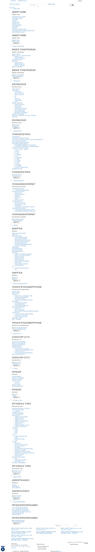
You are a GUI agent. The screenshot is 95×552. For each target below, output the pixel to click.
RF (15, 97)
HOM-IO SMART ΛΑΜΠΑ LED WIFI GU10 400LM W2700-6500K (46, 532)
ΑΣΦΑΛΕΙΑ (14, 21)
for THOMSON (18, 166)
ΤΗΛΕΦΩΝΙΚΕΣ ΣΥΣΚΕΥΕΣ (18, 188)
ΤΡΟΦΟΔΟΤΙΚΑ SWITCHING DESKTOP (24, 353)
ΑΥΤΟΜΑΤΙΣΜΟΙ (15, 22)
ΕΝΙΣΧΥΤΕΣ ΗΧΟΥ (16, 89)
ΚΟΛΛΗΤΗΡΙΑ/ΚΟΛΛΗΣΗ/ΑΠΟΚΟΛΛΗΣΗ (24, 448)
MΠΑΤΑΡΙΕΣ (14, 252)
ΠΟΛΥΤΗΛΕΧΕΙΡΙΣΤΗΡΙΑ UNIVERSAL (20, 142)
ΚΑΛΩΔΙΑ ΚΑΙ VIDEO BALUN (18, 344)
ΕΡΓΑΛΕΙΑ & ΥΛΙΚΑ (17, 400)
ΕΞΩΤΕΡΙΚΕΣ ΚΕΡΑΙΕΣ (20, 110)
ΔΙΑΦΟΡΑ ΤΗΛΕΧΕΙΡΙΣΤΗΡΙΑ (21, 167)
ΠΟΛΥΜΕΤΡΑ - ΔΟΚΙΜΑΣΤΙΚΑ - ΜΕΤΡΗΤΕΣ (24, 453)
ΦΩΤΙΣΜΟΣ (14, 28)
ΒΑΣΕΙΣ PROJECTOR (19, 64)
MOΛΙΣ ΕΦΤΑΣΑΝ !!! (16, 514)
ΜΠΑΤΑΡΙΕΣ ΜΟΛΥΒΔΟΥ (17, 251)
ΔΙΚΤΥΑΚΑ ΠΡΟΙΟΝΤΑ (17, 201)
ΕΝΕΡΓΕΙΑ (15, 225)
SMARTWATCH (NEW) (17, 318)
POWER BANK (15, 247)
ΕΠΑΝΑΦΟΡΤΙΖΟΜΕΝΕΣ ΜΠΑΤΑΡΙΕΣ (23, 244)
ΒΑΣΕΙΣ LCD (14, 61)
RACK (16, 458)
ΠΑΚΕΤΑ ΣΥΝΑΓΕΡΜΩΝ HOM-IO (19, 29)
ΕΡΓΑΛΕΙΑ (14, 441)
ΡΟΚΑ (16, 440)
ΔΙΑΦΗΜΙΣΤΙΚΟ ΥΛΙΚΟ (17, 168)
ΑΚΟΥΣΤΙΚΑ (14, 117)
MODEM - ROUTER (19, 200)
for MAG (16, 150)
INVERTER (17, 411)
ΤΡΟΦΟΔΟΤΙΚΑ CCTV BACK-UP (22, 348)
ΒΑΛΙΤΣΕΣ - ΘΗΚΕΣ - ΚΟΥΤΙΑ (21, 444)
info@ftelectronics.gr (22, 0)
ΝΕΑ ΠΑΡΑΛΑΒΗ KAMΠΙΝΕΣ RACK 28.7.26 (21, 511)
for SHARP (17, 159)
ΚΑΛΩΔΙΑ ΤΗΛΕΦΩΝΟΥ (17, 379)
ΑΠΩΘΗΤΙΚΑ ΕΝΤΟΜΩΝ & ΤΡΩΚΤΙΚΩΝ (21, 408)
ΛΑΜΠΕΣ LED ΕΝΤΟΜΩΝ (20, 426)
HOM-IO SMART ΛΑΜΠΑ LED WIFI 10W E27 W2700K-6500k (21, 532)
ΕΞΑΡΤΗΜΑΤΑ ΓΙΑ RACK (20, 460)
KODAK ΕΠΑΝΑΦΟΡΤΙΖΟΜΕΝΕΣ (22, 261)
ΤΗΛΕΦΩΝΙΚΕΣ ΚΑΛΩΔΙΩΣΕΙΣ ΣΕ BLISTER (24, 209)
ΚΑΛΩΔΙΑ (15, 368)
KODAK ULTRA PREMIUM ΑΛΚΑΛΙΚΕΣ (23, 254)
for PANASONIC (18, 157)
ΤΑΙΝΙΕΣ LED (15, 428)
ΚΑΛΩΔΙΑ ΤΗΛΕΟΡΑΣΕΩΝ (18, 378)
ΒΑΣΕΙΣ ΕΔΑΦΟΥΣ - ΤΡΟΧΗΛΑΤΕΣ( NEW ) (21, 55)
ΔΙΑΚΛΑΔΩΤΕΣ (18, 107)
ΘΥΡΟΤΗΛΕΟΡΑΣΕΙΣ (16, 25)
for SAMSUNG (18, 155)
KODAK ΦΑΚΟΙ (18, 262)
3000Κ (16, 429)
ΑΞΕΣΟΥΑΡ (14, 294)
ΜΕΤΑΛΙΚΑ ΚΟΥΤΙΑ (19, 461)
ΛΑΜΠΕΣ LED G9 (18, 423)
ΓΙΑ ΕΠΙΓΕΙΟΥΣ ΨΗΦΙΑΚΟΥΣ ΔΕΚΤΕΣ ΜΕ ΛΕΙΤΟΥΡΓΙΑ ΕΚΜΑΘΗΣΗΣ (27, 139)
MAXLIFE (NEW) (15, 293)
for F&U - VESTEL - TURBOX (21, 149)
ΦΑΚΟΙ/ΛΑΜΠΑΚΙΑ (16, 487)
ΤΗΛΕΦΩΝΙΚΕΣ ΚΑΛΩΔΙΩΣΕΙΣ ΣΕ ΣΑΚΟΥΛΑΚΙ (25, 211)
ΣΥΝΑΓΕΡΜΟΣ (15, 26)
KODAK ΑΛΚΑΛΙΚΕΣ (19, 258)
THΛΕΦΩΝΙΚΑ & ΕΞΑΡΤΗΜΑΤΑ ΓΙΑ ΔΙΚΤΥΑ (24, 207)
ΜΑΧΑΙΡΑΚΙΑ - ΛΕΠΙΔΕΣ (20, 450)
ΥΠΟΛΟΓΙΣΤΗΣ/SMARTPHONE (20, 283)
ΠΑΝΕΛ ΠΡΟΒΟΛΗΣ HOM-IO (18, 32)
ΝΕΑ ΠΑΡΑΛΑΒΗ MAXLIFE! (18, 513)
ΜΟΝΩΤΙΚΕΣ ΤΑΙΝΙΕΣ (20, 439)
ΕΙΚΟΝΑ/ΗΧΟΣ (16, 81)
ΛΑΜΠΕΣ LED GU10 (19, 419)
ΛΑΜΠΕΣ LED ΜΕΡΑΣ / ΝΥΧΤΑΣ (22, 425)
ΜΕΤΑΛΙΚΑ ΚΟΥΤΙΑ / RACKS (18, 457)
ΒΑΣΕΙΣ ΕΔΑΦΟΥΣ (19, 57)
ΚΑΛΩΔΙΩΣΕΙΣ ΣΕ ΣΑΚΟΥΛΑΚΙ (21, 305)
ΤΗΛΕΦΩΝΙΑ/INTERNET (18, 180)
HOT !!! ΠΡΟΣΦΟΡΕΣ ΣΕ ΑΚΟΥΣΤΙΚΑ (20, 509)
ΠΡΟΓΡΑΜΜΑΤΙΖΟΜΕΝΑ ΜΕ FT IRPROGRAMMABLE (27, 146)
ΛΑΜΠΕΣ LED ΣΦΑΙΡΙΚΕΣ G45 (21, 421)
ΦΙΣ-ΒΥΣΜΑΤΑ (18, 105)
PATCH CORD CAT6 (19, 94)
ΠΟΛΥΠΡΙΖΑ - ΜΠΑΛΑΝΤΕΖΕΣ (18, 462)
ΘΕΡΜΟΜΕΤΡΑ (15, 486)
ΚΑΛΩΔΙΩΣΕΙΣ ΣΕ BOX (20, 304)
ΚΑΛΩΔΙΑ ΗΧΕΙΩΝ (16, 384)
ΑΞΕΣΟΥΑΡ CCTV (17, 333)
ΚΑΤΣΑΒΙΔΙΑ (17, 447)
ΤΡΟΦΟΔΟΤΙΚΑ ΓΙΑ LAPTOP (21, 315)
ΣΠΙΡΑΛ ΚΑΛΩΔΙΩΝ (19, 454)
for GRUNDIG (18, 164)
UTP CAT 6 (17, 382)
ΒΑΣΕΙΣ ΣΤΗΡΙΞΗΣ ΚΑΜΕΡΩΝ (18, 343)
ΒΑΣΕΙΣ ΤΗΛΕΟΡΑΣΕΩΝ (18, 46)
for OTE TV (17, 152)
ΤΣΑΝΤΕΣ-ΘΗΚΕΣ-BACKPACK (21, 297)
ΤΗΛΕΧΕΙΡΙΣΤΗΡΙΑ (17, 131)
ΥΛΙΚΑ (13, 435)
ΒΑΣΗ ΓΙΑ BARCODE (19, 309)
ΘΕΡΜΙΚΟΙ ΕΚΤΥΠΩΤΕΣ (17, 412)
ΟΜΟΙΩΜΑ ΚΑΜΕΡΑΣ (17, 346)
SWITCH (17, 198)
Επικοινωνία (14, 546)
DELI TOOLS (18, 443)
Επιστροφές (22, 546)
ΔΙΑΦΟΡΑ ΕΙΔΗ (18, 455)
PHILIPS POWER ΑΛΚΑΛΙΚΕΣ (21, 264)
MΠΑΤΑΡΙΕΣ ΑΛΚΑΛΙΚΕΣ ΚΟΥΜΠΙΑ (22, 240)
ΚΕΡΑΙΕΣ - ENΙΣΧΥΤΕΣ (17, 103)
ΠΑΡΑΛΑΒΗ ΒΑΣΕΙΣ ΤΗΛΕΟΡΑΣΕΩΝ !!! (20, 510)
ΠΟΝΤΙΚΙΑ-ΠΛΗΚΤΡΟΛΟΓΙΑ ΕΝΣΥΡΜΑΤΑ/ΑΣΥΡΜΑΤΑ (27, 311)
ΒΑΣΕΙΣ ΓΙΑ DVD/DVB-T (17, 66)
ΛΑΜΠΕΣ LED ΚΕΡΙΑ (19, 418)
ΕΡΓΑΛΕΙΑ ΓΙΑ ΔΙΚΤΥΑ (20, 202)
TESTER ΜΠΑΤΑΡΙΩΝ (17, 248)
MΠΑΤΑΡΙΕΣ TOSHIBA (17, 236)
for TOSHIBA (17, 160)
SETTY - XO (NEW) (16, 319)
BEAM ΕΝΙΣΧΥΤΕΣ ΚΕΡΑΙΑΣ (21, 112)
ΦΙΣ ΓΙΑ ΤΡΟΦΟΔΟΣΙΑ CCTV (18, 354)
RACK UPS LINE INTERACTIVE (22, 268)
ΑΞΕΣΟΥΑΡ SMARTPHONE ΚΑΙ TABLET (24, 300)
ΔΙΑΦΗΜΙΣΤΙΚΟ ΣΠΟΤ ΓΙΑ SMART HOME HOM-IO (23, 30)
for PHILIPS (17, 161)
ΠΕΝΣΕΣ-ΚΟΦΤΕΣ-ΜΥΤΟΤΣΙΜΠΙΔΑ (23, 451)
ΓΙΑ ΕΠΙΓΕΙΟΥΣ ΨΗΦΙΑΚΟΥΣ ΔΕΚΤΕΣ (20, 138)
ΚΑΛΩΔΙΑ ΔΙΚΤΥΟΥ (16, 380)
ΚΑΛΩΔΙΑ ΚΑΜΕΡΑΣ (16, 376)
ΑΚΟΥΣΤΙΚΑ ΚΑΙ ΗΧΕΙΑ (20, 298)
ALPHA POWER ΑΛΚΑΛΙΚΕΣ (21, 237)
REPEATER (17, 195)
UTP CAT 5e (17, 383)
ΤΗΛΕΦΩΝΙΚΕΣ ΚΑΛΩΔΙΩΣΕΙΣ (19, 208)
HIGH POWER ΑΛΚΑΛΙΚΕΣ (21, 238)
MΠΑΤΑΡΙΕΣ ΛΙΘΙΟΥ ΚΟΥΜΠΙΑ (22, 241)
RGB (16, 433)
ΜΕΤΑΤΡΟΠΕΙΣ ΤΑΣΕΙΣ (17, 250)
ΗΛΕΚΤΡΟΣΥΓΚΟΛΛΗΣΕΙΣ (18, 409)
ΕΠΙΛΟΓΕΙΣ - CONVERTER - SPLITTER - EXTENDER (24, 115)
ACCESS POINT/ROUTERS (18, 191)
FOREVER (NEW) (16, 291)
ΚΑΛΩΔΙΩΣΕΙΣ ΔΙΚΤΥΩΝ (20, 204)
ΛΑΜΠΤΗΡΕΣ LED (16, 415)
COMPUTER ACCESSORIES (18, 307)
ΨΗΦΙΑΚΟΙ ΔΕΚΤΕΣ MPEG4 (18, 114)
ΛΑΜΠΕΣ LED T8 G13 (19, 422)
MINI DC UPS (15, 234)
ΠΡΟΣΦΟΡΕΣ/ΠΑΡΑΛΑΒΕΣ (19, 502)
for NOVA (17, 153)
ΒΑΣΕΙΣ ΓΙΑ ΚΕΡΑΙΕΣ (19, 104)
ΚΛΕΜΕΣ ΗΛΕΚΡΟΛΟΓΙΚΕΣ (21, 436)
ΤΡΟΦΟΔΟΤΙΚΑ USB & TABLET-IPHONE (24, 314)
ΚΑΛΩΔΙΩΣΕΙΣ (15, 90)
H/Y (15, 96)
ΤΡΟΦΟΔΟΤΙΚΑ (15, 312)
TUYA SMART (15, 19)
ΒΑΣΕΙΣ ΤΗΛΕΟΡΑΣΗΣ (20, 65)
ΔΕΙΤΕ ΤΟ (16, 43)
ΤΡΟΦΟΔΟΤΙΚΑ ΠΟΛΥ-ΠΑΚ (21, 316)
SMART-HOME (16, 8)
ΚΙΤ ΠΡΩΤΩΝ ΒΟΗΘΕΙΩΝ (17, 414)
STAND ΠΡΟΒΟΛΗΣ (19, 265)
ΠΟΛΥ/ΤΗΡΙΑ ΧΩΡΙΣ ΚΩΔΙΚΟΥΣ (19, 141)
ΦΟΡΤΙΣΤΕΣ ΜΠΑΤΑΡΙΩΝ (20, 245)
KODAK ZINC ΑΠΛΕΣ (19, 257)
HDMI (16, 101)
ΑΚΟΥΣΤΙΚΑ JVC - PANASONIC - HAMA (23, 296)
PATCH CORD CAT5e (19, 93)
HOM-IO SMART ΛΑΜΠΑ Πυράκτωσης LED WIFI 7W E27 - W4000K (22, 539)
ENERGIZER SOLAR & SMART (19, 16)
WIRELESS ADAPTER (19, 194)
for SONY (17, 163)
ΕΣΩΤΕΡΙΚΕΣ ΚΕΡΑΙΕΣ (20, 111)
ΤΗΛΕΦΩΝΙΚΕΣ (18, 100)
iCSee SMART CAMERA (17, 18)
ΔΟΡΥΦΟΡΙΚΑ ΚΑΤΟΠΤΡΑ (21, 108)
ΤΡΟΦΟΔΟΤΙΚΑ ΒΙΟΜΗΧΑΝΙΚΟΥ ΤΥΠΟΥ (24, 350)
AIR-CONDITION (15, 136)
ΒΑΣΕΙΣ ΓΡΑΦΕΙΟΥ (16, 54)
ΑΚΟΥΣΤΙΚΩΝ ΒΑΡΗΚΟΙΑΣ (21, 243)
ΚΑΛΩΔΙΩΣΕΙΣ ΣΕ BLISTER (21, 302)
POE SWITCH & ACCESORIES (19, 341)
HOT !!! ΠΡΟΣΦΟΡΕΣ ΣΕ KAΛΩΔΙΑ (19, 507)
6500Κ (16, 432)
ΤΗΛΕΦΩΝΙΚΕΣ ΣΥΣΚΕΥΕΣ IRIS (22, 190)
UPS (13, 266)
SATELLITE (17, 98)
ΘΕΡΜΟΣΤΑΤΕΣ (15, 23)
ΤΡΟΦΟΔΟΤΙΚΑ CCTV (17, 347)
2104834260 (13, 0)
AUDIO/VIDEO (18, 91)
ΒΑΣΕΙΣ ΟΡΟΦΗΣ (19, 62)
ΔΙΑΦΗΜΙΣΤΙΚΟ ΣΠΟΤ (17, 59)
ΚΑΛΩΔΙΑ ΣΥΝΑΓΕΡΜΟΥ (17, 386)
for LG (16, 156)
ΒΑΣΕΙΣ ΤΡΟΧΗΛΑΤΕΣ (20, 58)
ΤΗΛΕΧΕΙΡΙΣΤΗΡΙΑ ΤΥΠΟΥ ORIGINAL (20, 148)
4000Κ (16, 430)
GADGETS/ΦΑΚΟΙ (17, 477)
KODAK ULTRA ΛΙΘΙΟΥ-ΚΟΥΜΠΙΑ (22, 255)
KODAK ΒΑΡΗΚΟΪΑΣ (19, 259)
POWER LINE (18, 197)
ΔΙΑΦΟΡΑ (14, 485)
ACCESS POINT (18, 193)
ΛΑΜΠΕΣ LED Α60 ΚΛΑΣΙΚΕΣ (21, 416)
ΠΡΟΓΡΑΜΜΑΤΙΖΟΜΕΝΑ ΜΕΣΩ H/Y (20, 143)
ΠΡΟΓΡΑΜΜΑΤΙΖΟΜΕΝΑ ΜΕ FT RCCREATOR (25, 145)
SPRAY (16, 437)
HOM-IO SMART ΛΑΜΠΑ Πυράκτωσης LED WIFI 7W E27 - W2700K (72, 532)
